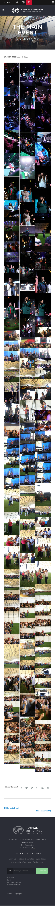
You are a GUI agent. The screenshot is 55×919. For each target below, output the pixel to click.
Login (9, 880)
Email (33, 847)
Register (10, 878)
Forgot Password (14, 882)
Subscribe (42, 871)
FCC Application (27, 845)
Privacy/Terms (27, 843)
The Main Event (12, 808)
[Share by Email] (48, 788)
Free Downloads (14, 885)
